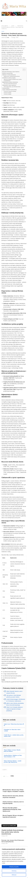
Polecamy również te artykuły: (10, 91)
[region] (14, 862)
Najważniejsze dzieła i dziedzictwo (10, 82)
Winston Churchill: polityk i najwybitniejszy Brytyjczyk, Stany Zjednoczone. (12, 809)
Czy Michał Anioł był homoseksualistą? (12, 676)
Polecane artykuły (7, 92)
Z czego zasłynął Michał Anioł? (10, 673)
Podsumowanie (5, 88)
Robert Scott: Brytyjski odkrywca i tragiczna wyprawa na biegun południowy (14, 708)
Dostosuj (14, 870)
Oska (8, 37)
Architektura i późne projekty (9, 77)
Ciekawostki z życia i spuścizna (9, 85)
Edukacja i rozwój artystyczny (9, 74)
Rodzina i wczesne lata (7, 73)
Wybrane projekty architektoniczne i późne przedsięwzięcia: (13, 80)
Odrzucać (14, 874)
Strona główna (4, 25)
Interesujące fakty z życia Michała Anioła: (12, 86)
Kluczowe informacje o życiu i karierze (10, 71)
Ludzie (12, 25)
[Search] (26, 21)
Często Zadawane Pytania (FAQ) (9, 89)
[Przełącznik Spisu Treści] (23, 69)
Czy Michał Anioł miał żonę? (9, 671)
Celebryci (4, 769)
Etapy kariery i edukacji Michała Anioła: (12, 76)
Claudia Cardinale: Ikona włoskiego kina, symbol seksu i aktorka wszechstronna (12, 832)
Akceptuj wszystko (14, 866)
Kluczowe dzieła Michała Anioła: (10, 83)
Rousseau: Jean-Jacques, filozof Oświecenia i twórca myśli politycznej (12, 841)
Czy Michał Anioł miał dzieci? (9, 678)
